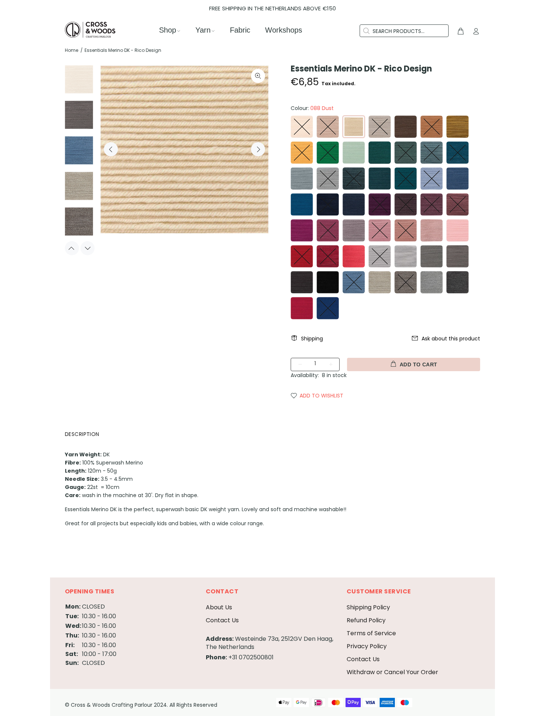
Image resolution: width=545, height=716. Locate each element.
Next (258, 149)
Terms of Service (371, 633)
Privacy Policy (367, 646)
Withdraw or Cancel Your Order (392, 672)
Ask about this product (451, 338)
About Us (219, 607)
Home (71, 50)
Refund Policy (366, 620)
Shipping (312, 338)
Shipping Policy (368, 607)
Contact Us (222, 620)
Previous (111, 149)
